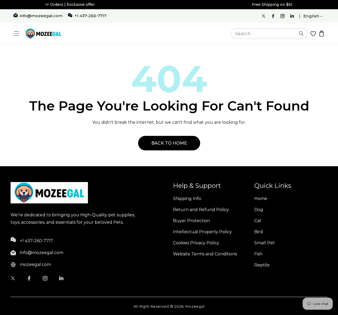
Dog (258, 209)
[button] (16, 34)
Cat (257, 220)
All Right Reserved (151, 306)
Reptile (262, 265)
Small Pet (264, 242)
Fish (258, 253)
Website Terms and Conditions (205, 253)
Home (260, 198)
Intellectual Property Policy (202, 231)
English (311, 15)
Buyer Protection (191, 220)
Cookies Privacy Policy (196, 242)
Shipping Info (187, 198)
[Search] (301, 33)
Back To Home (169, 143)
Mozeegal (195, 306)
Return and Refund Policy (201, 209)
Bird (258, 231)
